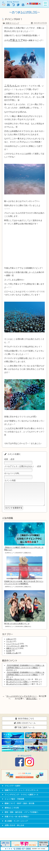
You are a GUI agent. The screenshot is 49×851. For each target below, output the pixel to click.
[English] (30, 3)
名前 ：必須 (9, 459)
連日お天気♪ (31, 698)
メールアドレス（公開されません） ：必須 (22, 466)
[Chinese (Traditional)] (36, 3)
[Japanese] (27, 3)
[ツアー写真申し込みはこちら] (24, 777)
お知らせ (9, 639)
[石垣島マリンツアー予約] (24, 846)
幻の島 (8, 651)
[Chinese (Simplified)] (33, 3)
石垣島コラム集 (12, 653)
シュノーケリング (12, 644)
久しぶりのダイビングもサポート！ (21, 696)
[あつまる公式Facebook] (19, 766)
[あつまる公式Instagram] (29, 766)
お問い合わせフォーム (26, 723)
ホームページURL (11, 473)
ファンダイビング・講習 (15, 646)
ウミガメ (9, 641)
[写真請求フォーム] (43, 846)
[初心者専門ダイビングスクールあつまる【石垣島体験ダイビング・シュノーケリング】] (13, 5)
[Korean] (39, 3)
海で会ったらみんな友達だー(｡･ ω (16, 623)
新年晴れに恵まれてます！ (16, 679)
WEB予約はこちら (25, 719)
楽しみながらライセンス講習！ (17, 682)
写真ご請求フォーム (26, 727)
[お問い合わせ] (5, 846)
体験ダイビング (12, 23)
